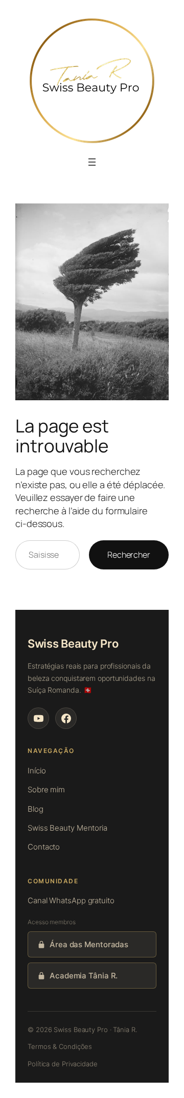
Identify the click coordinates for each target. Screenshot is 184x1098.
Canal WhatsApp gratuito (71, 900)
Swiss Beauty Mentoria (67, 828)
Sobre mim (46, 789)
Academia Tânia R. (84, 975)
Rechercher (128, 554)
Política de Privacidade (63, 1064)
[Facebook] (66, 718)
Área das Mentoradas (89, 944)
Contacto (44, 847)
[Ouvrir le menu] (92, 162)
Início (36, 770)
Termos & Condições (60, 1046)
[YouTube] (38, 718)
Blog (35, 809)
